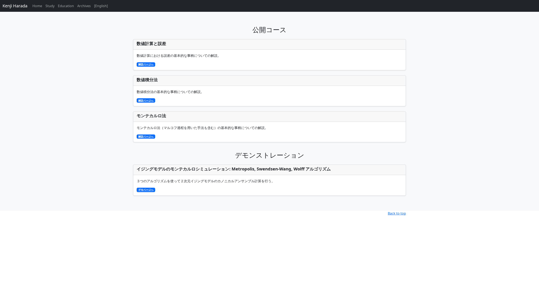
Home (37, 6)
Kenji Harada (15, 6)
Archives (84, 6)
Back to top (397, 213)
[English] (101, 6)
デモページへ (145, 189)
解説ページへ (145, 64)
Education (66, 6)
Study (50, 6)
